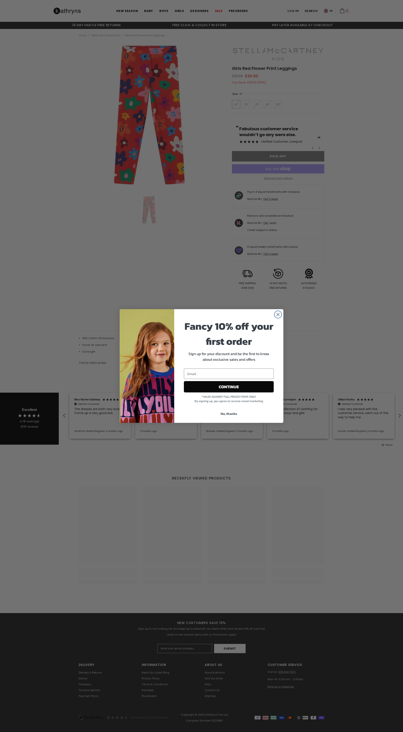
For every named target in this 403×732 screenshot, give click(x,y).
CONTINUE (229, 387)
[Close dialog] (278, 314)
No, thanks (229, 413)
